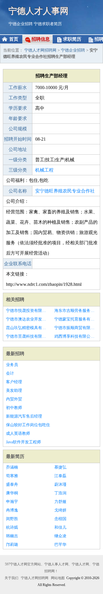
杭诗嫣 (12, 527)
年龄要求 (18, 118)
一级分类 (18, 159)
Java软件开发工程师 (23, 442)
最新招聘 (15, 353)
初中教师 (14, 408)
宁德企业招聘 (21, 24)
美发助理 (14, 390)
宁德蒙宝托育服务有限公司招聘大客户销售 (75, 319)
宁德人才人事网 (39, 10)
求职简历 (72, 39)
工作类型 (18, 97)
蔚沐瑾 (60, 484)
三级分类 (18, 170)
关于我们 (11, 578)
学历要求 (18, 108)
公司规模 (18, 128)
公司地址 (18, 149)
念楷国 (60, 519)
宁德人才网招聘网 (40, 50)
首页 (13, 39)
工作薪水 (18, 87)
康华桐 (12, 493)
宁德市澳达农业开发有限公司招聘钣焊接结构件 (27, 319)
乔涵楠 (12, 467)
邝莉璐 (12, 544)
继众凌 (60, 536)
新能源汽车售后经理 (24, 416)
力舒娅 (60, 501)
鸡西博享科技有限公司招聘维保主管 (75, 336)
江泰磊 (60, 476)
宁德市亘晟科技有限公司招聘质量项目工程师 (27, 336)
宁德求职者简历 (48, 24)
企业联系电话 (17, 263)
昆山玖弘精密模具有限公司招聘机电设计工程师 (27, 328)
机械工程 (44, 170)
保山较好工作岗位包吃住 (28, 425)
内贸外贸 (14, 399)
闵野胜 (12, 519)
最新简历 (15, 456)
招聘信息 (40, 39)
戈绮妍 (60, 510)
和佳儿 (60, 527)
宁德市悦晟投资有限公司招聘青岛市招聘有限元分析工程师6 (27, 310)
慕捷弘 (60, 467)
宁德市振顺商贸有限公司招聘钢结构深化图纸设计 (75, 328)
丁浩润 (60, 493)
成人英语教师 (18, 433)
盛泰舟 (12, 484)
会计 (10, 373)
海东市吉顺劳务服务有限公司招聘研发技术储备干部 (75, 310)
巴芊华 (60, 544)
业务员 (12, 365)
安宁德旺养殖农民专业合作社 (65, 190)
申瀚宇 (12, 501)
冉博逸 (12, 510)
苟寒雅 (12, 476)
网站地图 (58, 578)
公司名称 (18, 190)
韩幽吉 (12, 536)
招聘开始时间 (17, 139)
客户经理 (14, 382)
